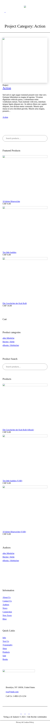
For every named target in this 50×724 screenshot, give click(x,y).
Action (7, 88)
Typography (7, 645)
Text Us (6, 641)
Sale (4, 656)
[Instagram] (29, 713)
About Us (7, 597)
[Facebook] (21, 713)
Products (6, 652)
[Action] (25, 60)
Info (4, 638)
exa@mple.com (12, 692)
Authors (6, 605)
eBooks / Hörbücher (11, 345)
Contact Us (7, 601)
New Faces (7, 615)
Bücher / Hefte (8, 342)
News (5, 608)
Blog (5, 619)
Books (5, 659)
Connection (7, 612)
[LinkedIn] (25, 713)
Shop (5, 648)
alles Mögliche (8, 338)
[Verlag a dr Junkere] (25, 6)
